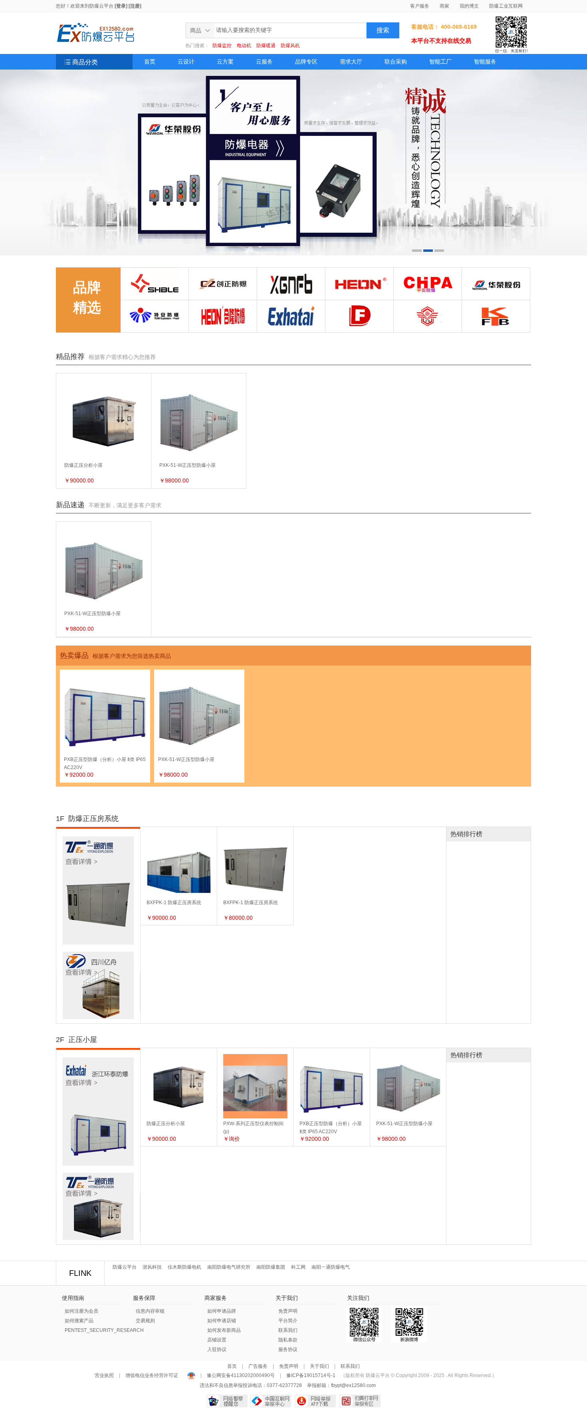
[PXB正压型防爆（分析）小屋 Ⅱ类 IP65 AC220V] (331, 1057)
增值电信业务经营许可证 (151, 1375)
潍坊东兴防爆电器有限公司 (358, 326)
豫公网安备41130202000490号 (241, 1375)
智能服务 (485, 62)
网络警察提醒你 (227, 1401)
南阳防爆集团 (270, 1267)
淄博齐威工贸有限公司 (421, 326)
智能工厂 (440, 62)
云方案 (225, 62)
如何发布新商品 (224, 1330)
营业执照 (105, 1375)
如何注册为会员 (81, 1311)
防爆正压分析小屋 (83, 465)
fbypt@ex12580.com (353, 1385)
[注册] (135, 6)
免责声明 (287, 1311)
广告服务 (258, 1366)
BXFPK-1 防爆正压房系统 (174, 902)
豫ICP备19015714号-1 (310, 1375)
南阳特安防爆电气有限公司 (153, 326)
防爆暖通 (266, 45)
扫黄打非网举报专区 (360, 1401)
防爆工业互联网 (506, 6)
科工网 (298, 1267)
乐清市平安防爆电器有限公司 (427, 290)
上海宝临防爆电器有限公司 (153, 294)
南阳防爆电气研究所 (228, 1267)
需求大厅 (351, 62)
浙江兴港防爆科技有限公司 (289, 294)
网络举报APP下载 (315, 1401)
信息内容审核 (150, 1311)
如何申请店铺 (221, 1320)
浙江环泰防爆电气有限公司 (289, 326)
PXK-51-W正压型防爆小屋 (187, 465)
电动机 (244, 45)
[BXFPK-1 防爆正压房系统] (179, 836)
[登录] (121, 6)
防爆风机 (290, 45)
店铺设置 (216, 1340)
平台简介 (287, 1320)
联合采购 (396, 62)
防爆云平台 (101, 6)
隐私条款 (287, 1340)
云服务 (264, 62)
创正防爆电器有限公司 (216, 294)
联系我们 (287, 1330)
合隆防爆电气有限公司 (353, 294)
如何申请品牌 (221, 1311)
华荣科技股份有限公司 (489, 294)
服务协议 (287, 1349)
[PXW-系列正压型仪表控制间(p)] (255, 1057)
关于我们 (319, 1366)
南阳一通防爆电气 (330, 1267)
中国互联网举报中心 (270, 1401)
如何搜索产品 (79, 1320)
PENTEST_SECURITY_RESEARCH (104, 1330)
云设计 (186, 62)
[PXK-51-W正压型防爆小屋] (408, 1057)
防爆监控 (222, 45)
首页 (149, 62)
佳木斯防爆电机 (184, 1267)
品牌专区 (306, 62)
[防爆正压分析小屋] (179, 1057)
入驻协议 (216, 1349)
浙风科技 (152, 1267)
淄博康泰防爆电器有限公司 (494, 326)
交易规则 (145, 1320)
